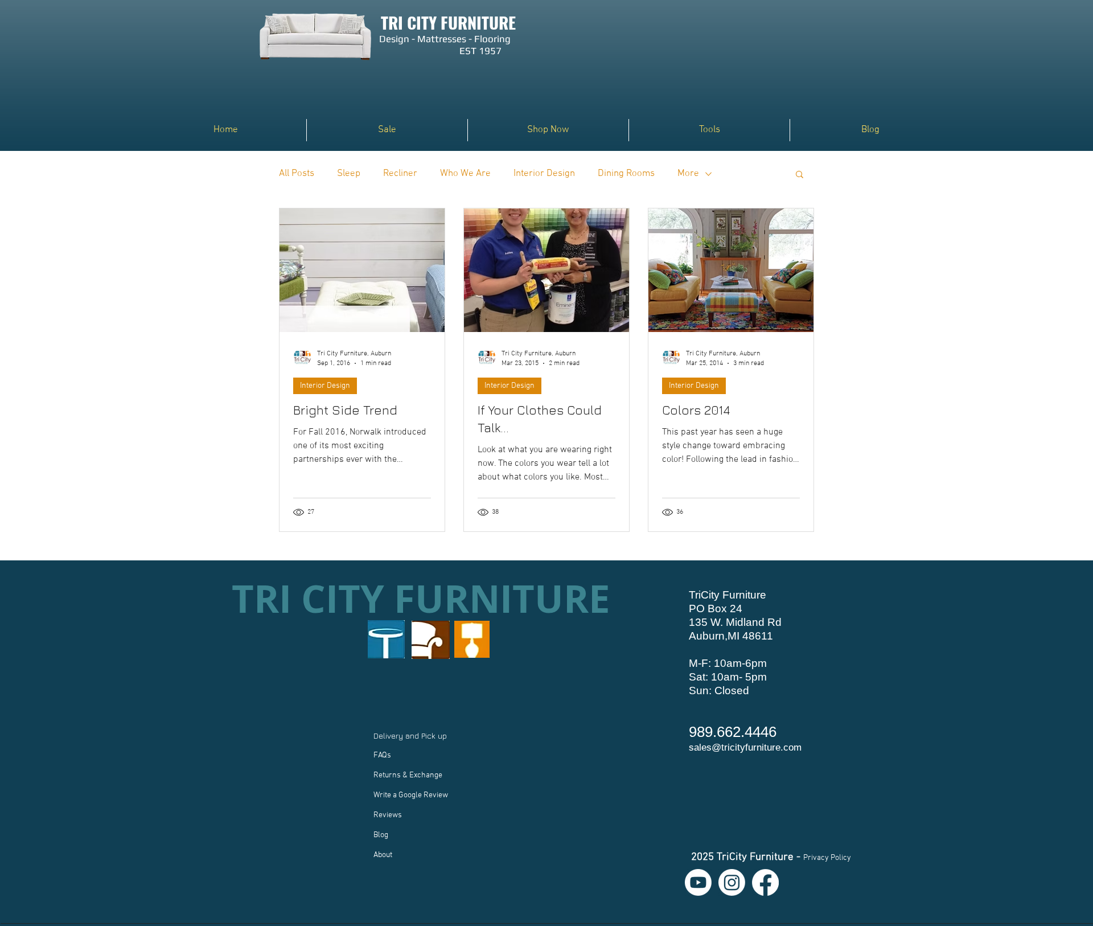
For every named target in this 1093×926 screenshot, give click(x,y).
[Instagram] (731, 882)
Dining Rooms (626, 173)
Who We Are (465, 173)
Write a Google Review (410, 795)
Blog (380, 835)
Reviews (387, 815)
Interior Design (544, 173)
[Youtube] (698, 882)
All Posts (296, 173)
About (382, 855)
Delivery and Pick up (411, 735)
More (688, 173)
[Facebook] (765, 882)
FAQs (382, 755)
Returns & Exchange (407, 775)
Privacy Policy (827, 858)
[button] (548, 130)
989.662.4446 (732, 731)
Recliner (400, 173)
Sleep (348, 173)
